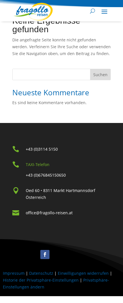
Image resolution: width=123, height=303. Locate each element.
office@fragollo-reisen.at (49, 212)
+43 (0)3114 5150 (42, 149)
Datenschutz (41, 273)
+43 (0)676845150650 (46, 175)
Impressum (14, 273)
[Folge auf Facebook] (44, 254)
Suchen (100, 74)
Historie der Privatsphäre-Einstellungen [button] (41, 280)
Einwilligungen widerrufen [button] (83, 273)
